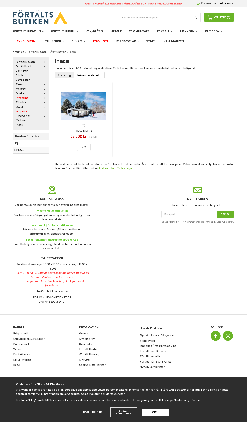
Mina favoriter (22, 359)
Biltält (116, 31)
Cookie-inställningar (92, 364)
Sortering (64, 75)
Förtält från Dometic (153, 351)
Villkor (17, 349)
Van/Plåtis (94, 31)
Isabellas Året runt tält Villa (158, 345)
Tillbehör (53, 41)
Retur (16, 364)
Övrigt (76, 41)
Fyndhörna (26, 41)
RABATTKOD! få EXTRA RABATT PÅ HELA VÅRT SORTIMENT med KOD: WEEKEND (133, 3)
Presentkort (21, 344)
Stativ (151, 41)
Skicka (225, 214)
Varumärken (174, 41)
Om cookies (86, 344)
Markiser (187, 31)
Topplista (101, 41)
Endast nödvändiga (124, 412)
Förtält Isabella (150, 356)
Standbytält (147, 340)
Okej (155, 412)
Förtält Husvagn (27, 31)
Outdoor (212, 31)
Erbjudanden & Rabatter (29, 338)
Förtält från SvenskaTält (155, 361)
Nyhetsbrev (87, 338)
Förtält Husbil (63, 31)
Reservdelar (126, 41)
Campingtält (139, 31)
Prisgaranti (20, 333)
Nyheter (84, 359)
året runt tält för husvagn (115, 168)
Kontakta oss (208, 3)
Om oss (84, 333)
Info (84, 147)
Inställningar (92, 412)
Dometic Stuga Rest (162, 335)
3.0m (20, 150)
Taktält (163, 31)
